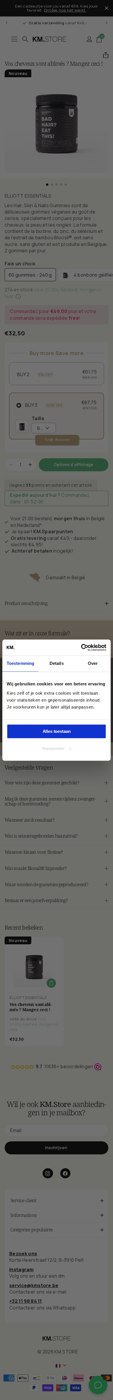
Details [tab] (57, 663)
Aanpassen (53, 748)
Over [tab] (93, 663)
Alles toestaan (57, 731)
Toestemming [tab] (20, 663)
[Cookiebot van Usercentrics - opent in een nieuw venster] (81, 647)
